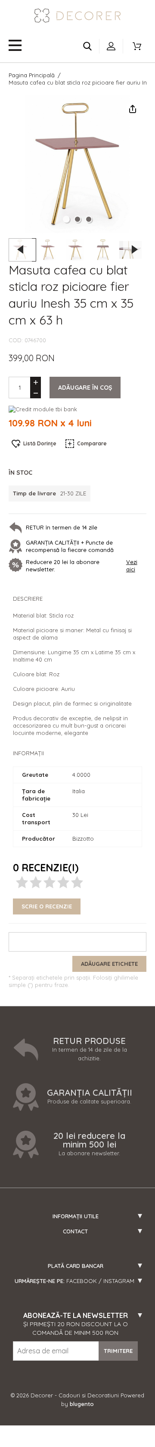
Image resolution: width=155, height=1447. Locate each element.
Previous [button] (20, 250)
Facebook (81, 1280)
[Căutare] (87, 46)
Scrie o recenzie (47, 906)
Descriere (28, 598)
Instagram (118, 1280)
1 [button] (66, 219)
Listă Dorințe (39, 443)
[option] (77, 164)
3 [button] (88, 219)
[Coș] (136, 46)
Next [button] (134, 250)
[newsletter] (17, 566)
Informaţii (28, 753)
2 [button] (77, 219)
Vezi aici (131, 565)
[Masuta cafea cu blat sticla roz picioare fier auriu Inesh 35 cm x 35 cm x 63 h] (50, 250)
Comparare (92, 443)
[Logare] (111, 46)
